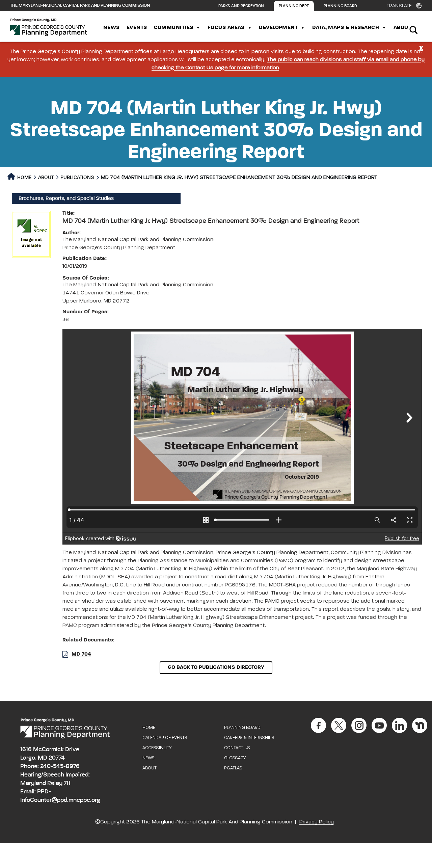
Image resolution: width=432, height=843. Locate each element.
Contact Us (237, 748)
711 (67, 783)
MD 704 (81, 654)
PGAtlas (233, 768)
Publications (77, 177)
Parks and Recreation (241, 6)
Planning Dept (294, 6)
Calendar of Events (164, 738)
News (111, 27)
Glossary (235, 758)
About (402, 27)
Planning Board (340, 6)
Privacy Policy (316, 822)
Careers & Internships (249, 738)
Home (23, 177)
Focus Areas (226, 27)
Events (137, 27)
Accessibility (156, 748)
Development (278, 27)
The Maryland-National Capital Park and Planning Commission (80, 5)
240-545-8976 (60, 766)
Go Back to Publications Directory (216, 667)
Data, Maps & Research (345, 27)
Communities (173, 27)
